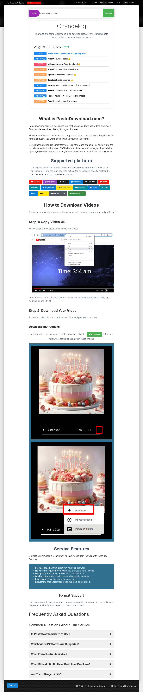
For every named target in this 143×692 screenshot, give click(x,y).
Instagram (51, 182)
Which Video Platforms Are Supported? (55, 644)
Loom (94, 188)
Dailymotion (49, 188)
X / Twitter (91, 182)
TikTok (63, 182)
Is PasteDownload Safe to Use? (50, 634)
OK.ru (44, 193)
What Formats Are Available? (49, 654)
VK (34, 193)
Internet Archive (59, 193)
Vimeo (35, 188)
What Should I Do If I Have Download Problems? (60, 664)
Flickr (105, 188)
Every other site (77, 193)
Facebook (77, 182)
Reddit (104, 182)
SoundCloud (65, 188)
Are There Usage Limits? (46, 674)
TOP (13, 685)
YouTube (36, 182)
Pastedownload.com (94, 686)
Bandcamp (81, 188)
